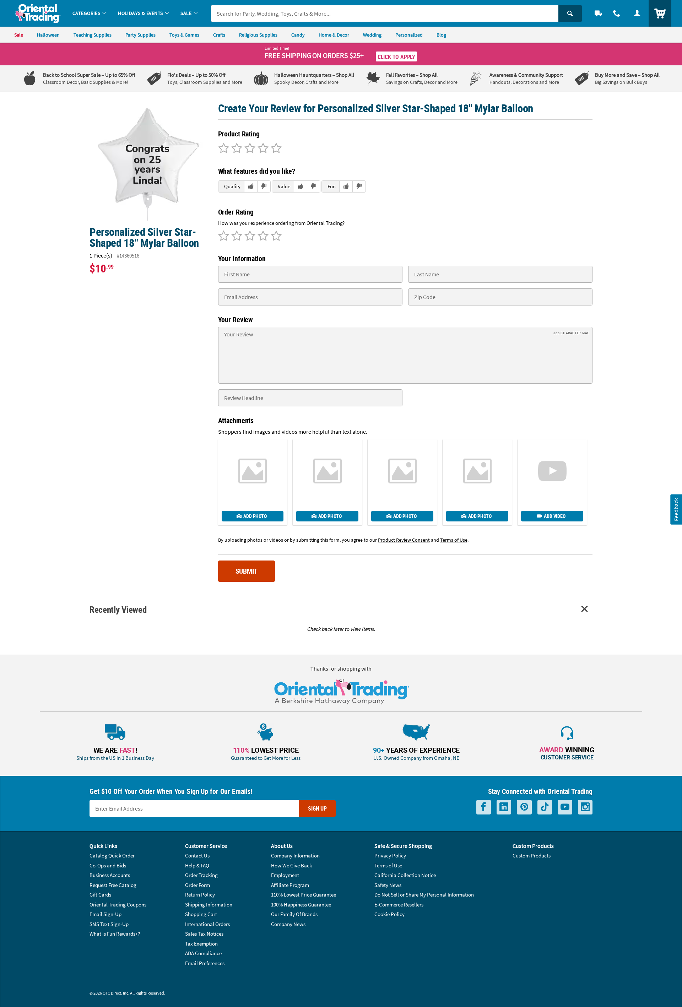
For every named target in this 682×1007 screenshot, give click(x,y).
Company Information (295, 855)
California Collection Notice (405, 875)
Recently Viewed (118, 609)
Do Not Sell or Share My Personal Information (424, 894)
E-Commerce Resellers (398, 904)
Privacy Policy (390, 855)
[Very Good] (248, 149)
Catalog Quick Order (112, 855)
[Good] (235, 149)
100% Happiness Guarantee (301, 904)
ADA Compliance (203, 953)
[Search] (570, 13)
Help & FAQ (197, 865)
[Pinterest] (524, 807)
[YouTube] (565, 807)
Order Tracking (201, 875)
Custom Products (532, 855)
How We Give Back (291, 865)
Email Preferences (204, 963)
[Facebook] (483, 807)
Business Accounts (110, 875)
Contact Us (197, 855)
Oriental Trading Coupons (118, 904)
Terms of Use (388, 865)
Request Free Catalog (113, 885)
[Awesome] (275, 149)
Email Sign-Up (105, 914)
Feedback (676, 509)
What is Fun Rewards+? (115, 933)
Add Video (554, 516)
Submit (247, 571)
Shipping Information (208, 904)
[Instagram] (585, 807)
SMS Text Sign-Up (109, 924)
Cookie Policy (389, 914)
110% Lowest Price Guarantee (303, 894)
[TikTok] (544, 807)
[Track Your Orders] (598, 13)
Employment (285, 875)
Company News (288, 924)
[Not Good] (223, 149)
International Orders (207, 924)
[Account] (637, 13)
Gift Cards (100, 894)
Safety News (387, 885)
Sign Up (317, 808)
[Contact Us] (616, 13)
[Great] (262, 149)
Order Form (197, 885)
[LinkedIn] (504, 807)
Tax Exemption (201, 943)
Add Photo (254, 516)
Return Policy (200, 894)
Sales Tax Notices (204, 933)
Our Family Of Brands (294, 914)
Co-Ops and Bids (108, 865)
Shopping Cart (201, 914)
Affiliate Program (290, 885)
